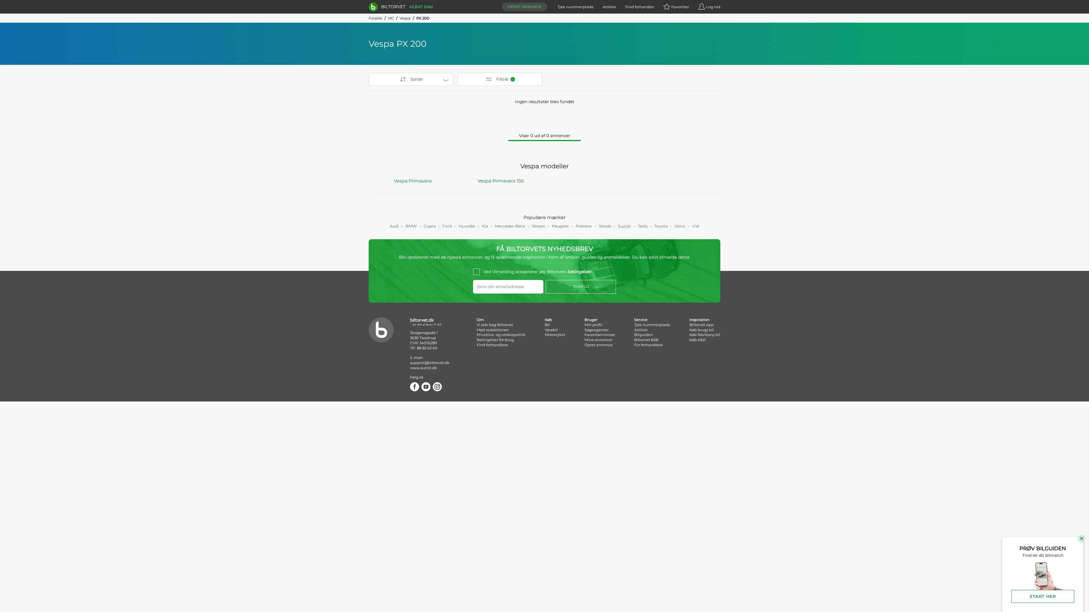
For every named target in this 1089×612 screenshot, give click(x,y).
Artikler (609, 7)
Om (480, 319)
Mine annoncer (598, 339)
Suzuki (624, 226)
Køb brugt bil (701, 330)
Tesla (642, 226)
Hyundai (467, 226)
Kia (485, 226)
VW (696, 226)
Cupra (430, 226)
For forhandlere (648, 345)
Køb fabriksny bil (704, 334)
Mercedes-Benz (510, 226)
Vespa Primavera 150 (501, 181)
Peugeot (560, 226)
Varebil (551, 330)
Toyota (661, 226)
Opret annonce (525, 7)
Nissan (538, 226)
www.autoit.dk (423, 368)
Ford (447, 226)
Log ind (713, 7)
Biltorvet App (701, 324)
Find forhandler (639, 7)
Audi (394, 226)
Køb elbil (697, 339)
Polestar (584, 226)
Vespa (405, 18)
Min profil (593, 324)
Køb (548, 319)
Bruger (591, 319)
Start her (1043, 596)
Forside (375, 18)
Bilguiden (643, 334)
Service (640, 319)
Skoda (605, 226)
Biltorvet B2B (646, 339)
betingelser (580, 271)
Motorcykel (555, 334)
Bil (547, 324)
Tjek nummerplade (576, 7)
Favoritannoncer (599, 334)
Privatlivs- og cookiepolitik (501, 334)
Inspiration (699, 319)
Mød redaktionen (493, 330)
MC (391, 18)
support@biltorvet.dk (429, 362)
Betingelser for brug (495, 339)
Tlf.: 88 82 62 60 (423, 348)
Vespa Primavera (413, 181)
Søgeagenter (596, 330)
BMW (411, 226)
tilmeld (581, 286)
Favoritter (680, 7)
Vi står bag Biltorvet (495, 324)
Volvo (679, 226)
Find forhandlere (492, 345)
